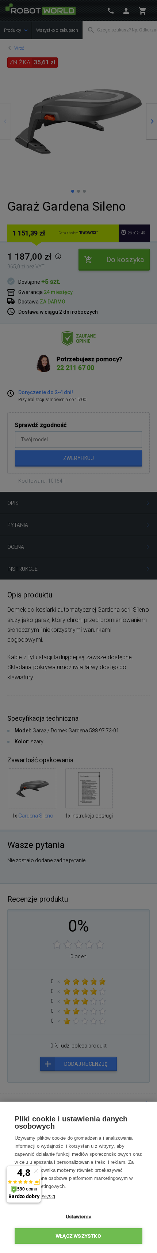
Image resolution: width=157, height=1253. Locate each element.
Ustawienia (78, 1216)
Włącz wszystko (78, 1236)
